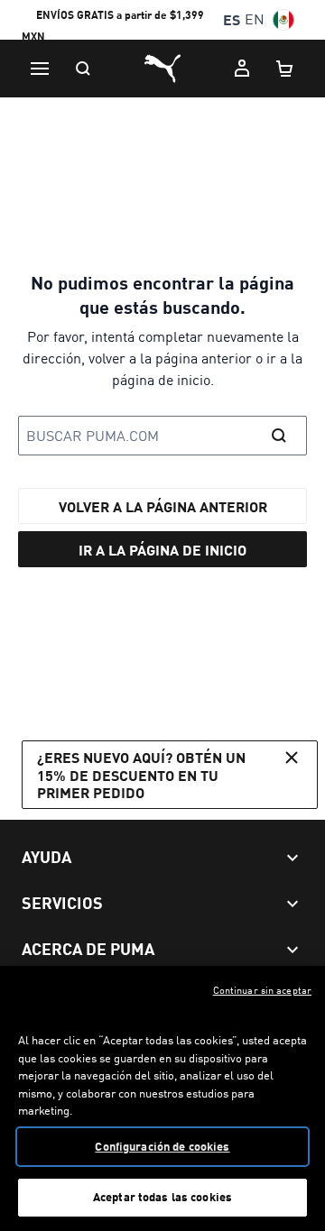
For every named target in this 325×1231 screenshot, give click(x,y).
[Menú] (40, 69)
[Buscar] (83, 69)
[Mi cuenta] (242, 69)
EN (255, 19)
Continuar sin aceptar (262, 990)
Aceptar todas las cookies (162, 1197)
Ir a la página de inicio (162, 549)
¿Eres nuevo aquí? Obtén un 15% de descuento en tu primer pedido (141, 774)
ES (231, 19)
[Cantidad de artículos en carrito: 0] (285, 69)
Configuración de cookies (162, 1146)
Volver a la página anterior (163, 506)
